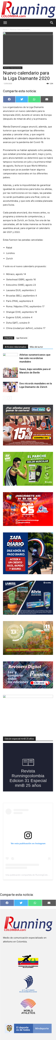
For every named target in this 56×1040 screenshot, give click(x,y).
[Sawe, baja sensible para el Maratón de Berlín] (10, 372)
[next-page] (9, 398)
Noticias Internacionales (20, 29)
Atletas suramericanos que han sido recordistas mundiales (34, 358)
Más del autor (36, 347)
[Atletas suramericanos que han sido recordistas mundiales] (10, 358)
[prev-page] (5, 398)
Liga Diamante (21, 338)
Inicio (5, 29)
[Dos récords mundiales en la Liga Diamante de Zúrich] (10, 387)
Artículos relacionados (15, 347)
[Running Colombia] (28, 9)
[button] (5, 23)
